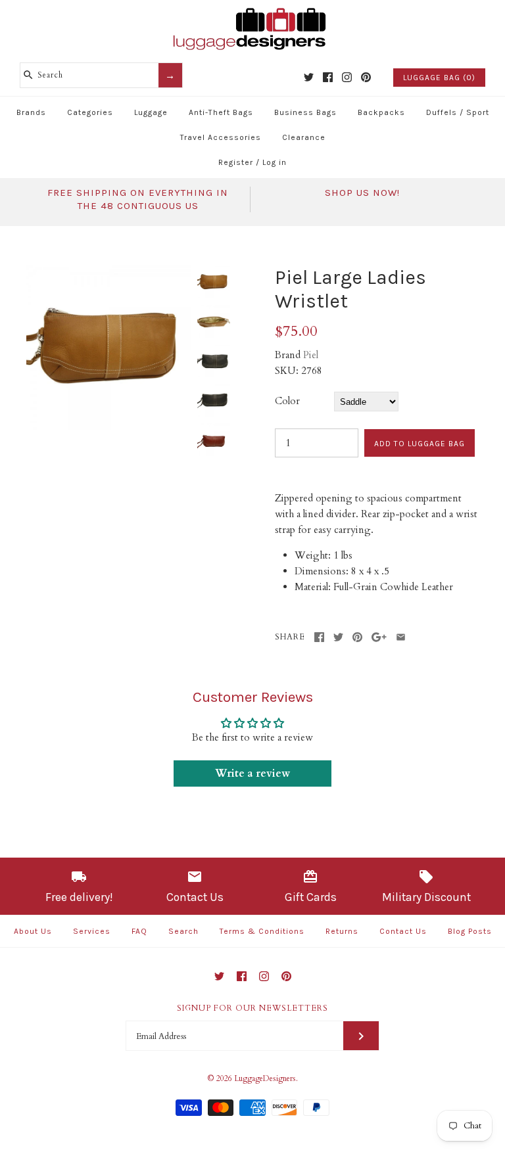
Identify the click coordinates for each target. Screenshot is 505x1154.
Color (287, 400)
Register (235, 162)
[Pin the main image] (357, 637)
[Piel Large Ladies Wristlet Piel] (108, 273)
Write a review (252, 773)
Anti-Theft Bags (221, 112)
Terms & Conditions (262, 931)
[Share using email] (401, 637)
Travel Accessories (220, 137)
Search (183, 931)
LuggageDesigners (265, 1078)
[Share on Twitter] (338, 637)
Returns (341, 931)
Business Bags (305, 112)
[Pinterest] (366, 77)
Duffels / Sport (457, 112)
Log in (274, 162)
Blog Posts (470, 931)
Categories (90, 112)
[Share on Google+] (379, 637)
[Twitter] (309, 77)
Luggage (151, 112)
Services (91, 931)
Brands (31, 112)
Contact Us (403, 931)
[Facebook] (328, 77)
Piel (310, 354)
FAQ (139, 931)
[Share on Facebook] (319, 637)
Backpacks (381, 112)
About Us (33, 931)
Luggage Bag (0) (439, 77)
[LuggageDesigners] (252, 9)
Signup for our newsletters (252, 1008)
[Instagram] (347, 77)
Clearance (303, 137)
